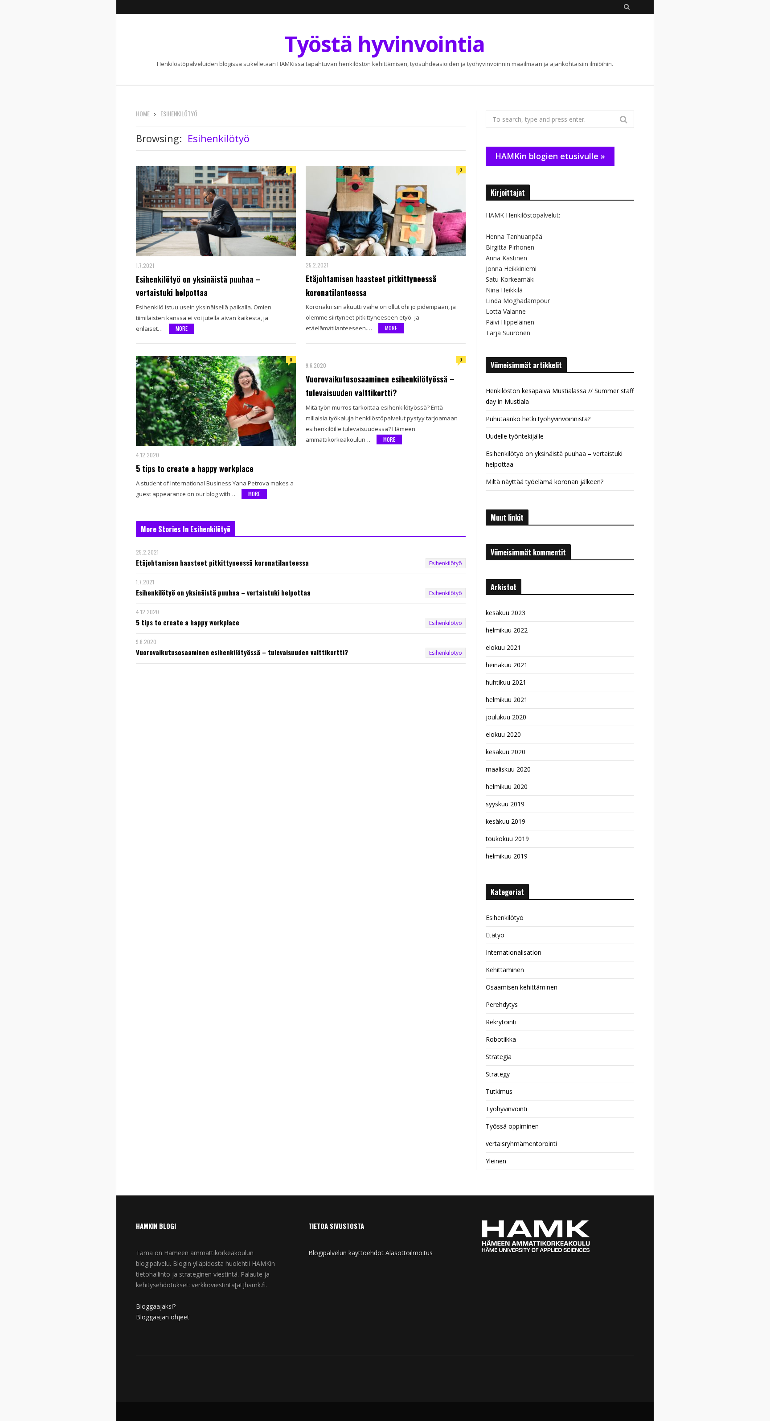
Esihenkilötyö (445, 563)
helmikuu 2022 (507, 630)
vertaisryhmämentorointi (521, 1143)
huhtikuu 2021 (506, 682)
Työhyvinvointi (506, 1109)
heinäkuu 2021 (507, 665)
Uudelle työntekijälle (515, 436)
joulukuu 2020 (506, 717)
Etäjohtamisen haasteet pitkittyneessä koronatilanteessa (371, 285)
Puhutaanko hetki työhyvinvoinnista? (538, 419)
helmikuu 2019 (507, 856)
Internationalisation (513, 952)
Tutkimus (499, 1091)
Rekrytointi (501, 1022)
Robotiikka (501, 1039)
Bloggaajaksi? (156, 1306)
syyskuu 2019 (505, 804)
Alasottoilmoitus (409, 1253)
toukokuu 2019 (507, 838)
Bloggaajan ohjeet (162, 1317)
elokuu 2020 (503, 734)
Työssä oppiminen (512, 1126)
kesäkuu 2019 (505, 821)
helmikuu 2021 (507, 699)
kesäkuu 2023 (505, 612)
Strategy (498, 1074)
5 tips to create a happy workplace (195, 468)
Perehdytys (502, 1004)
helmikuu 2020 (507, 786)
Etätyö (495, 935)
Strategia (499, 1056)
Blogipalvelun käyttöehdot (346, 1253)
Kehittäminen (505, 969)
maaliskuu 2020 (508, 769)
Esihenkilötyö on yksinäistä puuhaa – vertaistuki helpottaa (198, 286)
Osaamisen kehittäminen (521, 987)
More (182, 328)
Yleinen (496, 1161)
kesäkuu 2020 (505, 751)
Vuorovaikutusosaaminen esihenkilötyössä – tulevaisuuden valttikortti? (380, 385)
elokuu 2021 (503, 647)
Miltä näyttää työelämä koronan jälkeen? (544, 481)
